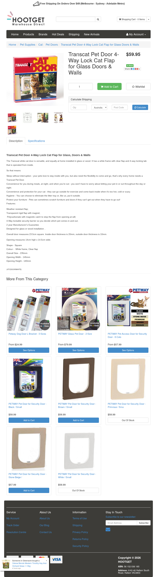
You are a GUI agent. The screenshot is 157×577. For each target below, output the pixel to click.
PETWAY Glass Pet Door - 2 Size (75, 333)
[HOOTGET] (25, 17)
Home (15, 34)
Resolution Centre (16, 532)
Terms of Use (80, 518)
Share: (128, 68)
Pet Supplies (27, 44)
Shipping (74, 34)
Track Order (12, 525)
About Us (45, 518)
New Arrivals (92, 34)
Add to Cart (110, 86)
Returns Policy (80, 539)
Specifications (36, 141)
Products (28, 34)
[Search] (98, 19)
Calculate (141, 107)
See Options (29, 350)
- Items (133, 19)
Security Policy (81, 546)
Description (16, 141)
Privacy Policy (80, 532)
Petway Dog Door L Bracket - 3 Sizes (27, 333)
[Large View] (11, 117)
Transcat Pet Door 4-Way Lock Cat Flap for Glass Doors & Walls (100, 44)
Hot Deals (58, 34)
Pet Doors (52, 44)
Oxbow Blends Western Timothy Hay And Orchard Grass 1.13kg (29, 564)
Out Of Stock (128, 420)
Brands (43, 34)
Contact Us (46, 532)
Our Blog (44, 525)
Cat (40, 44)
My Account (12, 518)
